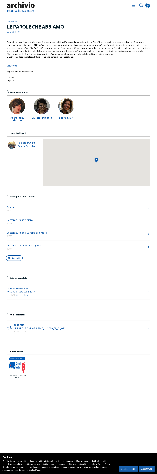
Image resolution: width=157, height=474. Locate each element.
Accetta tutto (146, 469)
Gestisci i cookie (128, 469)
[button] (96, 160)
